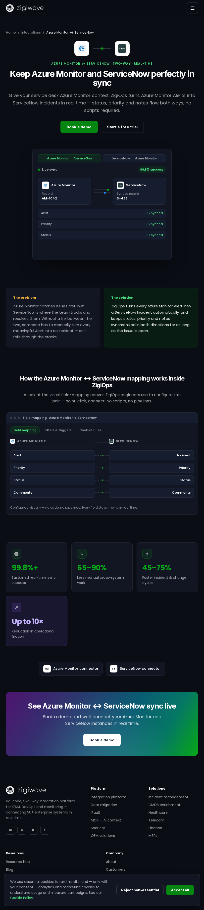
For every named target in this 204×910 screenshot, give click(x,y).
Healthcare (158, 812)
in (10, 830)
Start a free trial (122, 127)
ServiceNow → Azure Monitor (134, 158)
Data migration (104, 804)
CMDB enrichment (164, 804)
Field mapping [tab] (25, 430)
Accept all (180, 890)
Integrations (31, 32)
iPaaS (95, 812)
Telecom (156, 820)
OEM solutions (103, 835)
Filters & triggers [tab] (58, 430)
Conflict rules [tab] (90, 430)
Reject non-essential (140, 890)
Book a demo (79, 127)
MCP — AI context (106, 820)
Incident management (168, 797)
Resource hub (18, 861)
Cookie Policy (21, 897)
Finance (155, 827)
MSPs (153, 835)
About (111, 861)
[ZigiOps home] (25, 8)
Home (11, 32)
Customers (115, 869)
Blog (9, 869)
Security (98, 827)
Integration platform (108, 797)
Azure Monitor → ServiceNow (69, 158)
